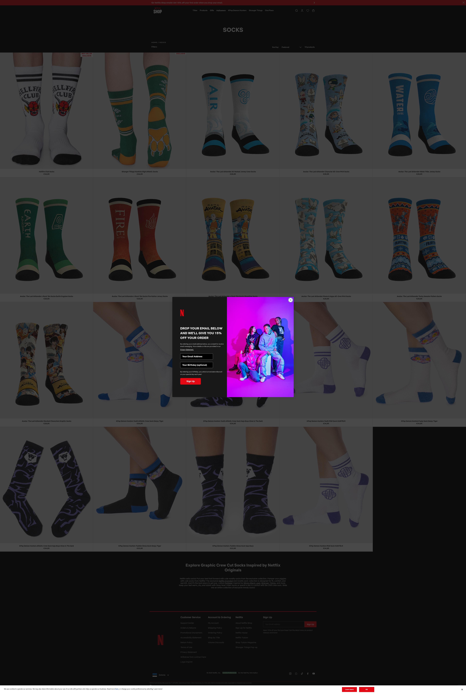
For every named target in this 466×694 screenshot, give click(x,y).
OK (367, 689)
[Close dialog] (290, 300)
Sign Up (191, 381)
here (116, 689)
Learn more (349, 689)
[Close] (462, 689)
